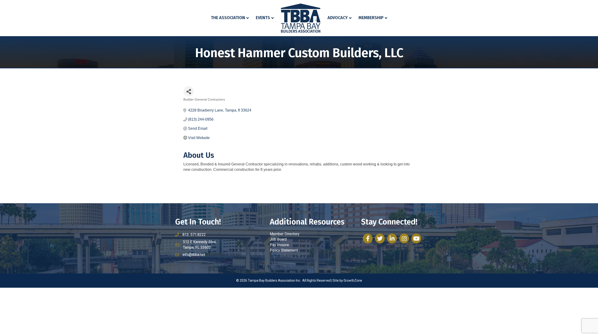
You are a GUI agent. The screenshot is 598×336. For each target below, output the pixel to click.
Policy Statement (284, 250)
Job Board (278, 239)
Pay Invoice (279, 245)
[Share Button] (188, 91)
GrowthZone (353, 280)
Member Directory (284, 234)
